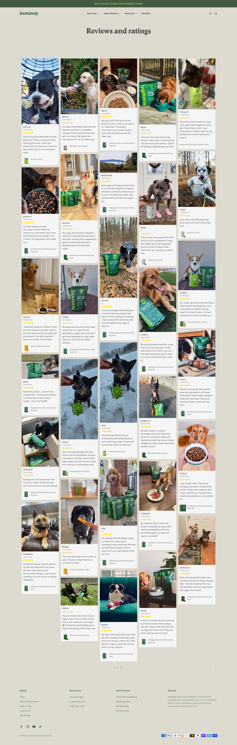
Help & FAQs (26, 706)
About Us (129, 13)
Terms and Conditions (126, 696)
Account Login (76, 696)
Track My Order (77, 706)
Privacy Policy (122, 710)
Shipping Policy (123, 701)
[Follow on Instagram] (27, 726)
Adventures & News (29, 701)
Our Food (91, 13)
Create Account (77, 701)
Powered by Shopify (43, 736)
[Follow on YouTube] (34, 726)
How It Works (110, 13)
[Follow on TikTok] (40, 726)
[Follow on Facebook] (21, 726)
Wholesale (25, 715)
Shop (22, 696)
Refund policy (122, 706)
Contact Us (25, 710)
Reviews (146, 13)
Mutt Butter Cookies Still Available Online (118, 3)
